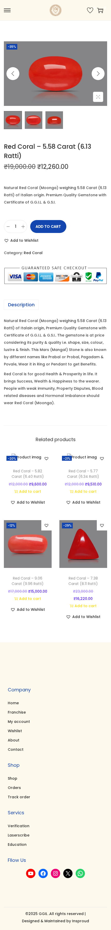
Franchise (17, 712)
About (13, 740)
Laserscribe (18, 835)
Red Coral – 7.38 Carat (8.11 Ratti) (83, 581)
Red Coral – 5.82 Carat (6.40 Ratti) (28, 473)
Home (13, 703)
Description (21, 304)
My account (19, 721)
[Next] (98, 73)
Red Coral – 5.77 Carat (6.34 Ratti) (83, 473)
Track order (19, 797)
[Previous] (12, 73)
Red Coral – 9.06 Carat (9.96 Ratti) (28, 581)
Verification (18, 826)
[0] (90, 10)
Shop (12, 778)
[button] (21, 240)
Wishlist (15, 730)
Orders (14, 787)
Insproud (80, 921)
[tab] (55, 305)
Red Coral (33, 252)
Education (17, 844)
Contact (15, 749)
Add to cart (48, 226)
